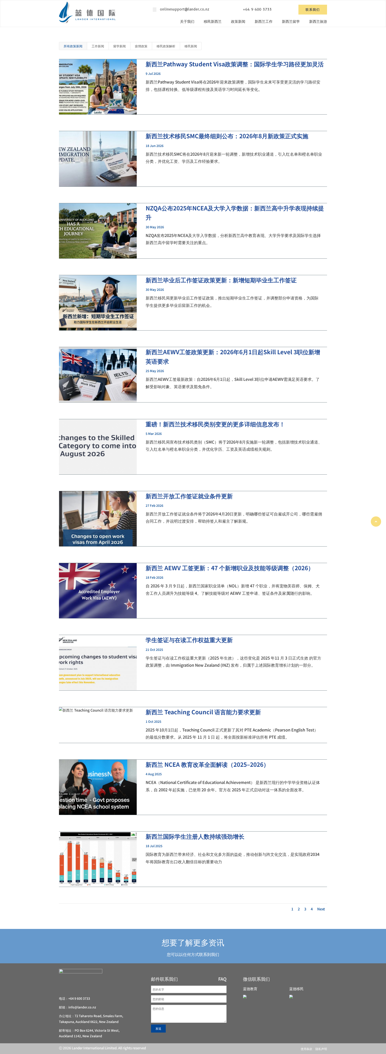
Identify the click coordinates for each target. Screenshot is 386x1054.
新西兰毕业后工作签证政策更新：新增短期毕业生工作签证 (221, 280)
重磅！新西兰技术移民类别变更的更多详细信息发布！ (215, 424)
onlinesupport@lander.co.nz (184, 9)
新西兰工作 (264, 21)
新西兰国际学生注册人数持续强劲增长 (195, 836)
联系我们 (313, 9)
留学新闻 (119, 46)
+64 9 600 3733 (257, 9)
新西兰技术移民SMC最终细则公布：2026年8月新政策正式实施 (227, 136)
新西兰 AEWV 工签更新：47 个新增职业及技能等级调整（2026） (230, 568)
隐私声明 (321, 1049)
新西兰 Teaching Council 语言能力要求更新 (203, 712)
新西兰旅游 (318, 21)
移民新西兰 (213, 21)
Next (321, 909)
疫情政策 (141, 46)
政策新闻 (238, 21)
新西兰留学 (291, 21)
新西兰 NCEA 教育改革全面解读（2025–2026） (207, 764)
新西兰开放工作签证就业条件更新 (189, 496)
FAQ (222, 979)
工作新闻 (98, 46)
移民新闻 (191, 46)
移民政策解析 (166, 46)
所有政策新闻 (73, 46)
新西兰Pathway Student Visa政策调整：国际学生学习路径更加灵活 (235, 64)
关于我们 (187, 21)
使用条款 (306, 1049)
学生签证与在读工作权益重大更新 (189, 639)
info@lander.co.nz (82, 1007)
